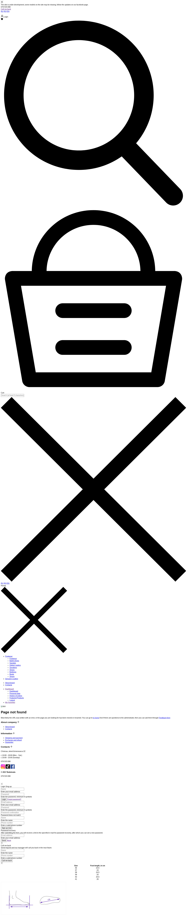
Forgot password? (14, 799)
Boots (12, 674)
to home (96, 718)
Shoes (12, 670)
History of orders (16, 696)
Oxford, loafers (15, 665)
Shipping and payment (14, 738)
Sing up (9, 786)
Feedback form (164, 718)
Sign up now (6, 828)
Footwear (13, 659)
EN (8, 11)
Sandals (13, 663)
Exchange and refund (13, 740)
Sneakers (13, 667)
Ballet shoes (14, 661)
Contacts (8, 729)
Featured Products (17, 698)
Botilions (13, 672)
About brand (10, 727)
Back (9, 840)
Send (4, 840)
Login (3, 786)
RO (5, 11)
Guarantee (9, 742)
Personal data (15, 693)
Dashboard (9, 689)
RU (2, 11)
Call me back (6, 9)
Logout (12, 700)
